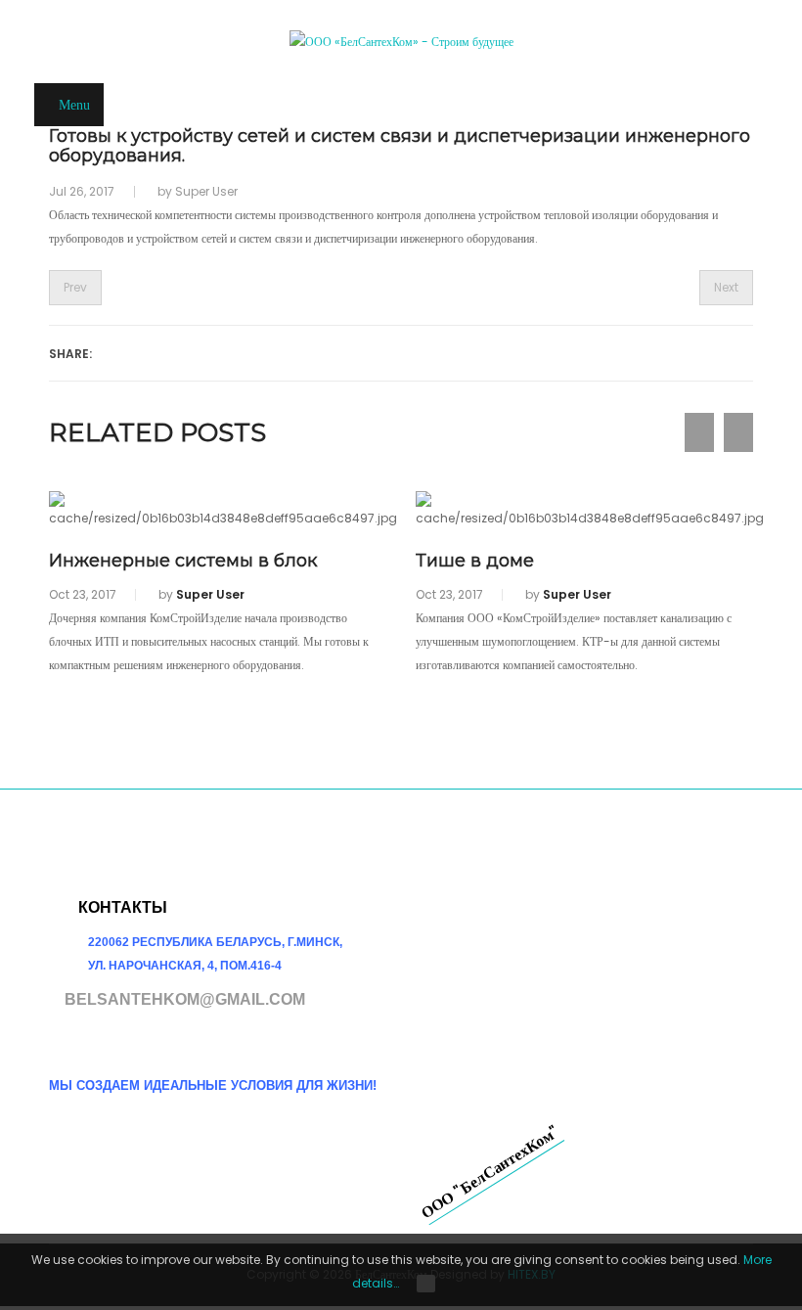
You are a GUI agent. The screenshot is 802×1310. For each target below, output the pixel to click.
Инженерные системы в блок (183, 560)
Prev (75, 287)
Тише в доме (475, 560)
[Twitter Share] (208, 352)
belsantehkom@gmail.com (185, 999)
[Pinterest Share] (300, 352)
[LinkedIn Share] (254, 352)
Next (726, 287)
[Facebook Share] (116, 352)
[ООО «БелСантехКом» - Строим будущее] (401, 41)
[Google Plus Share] (162, 352)
